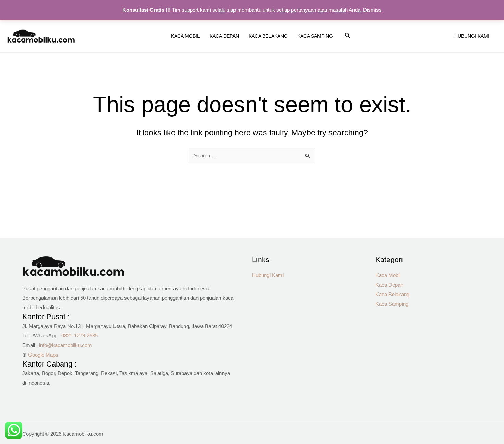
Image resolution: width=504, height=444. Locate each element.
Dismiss (372, 10)
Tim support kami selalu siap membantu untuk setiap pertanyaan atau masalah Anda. (242, 10)
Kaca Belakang (392, 294)
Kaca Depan (389, 285)
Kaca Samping (391, 304)
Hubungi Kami (268, 275)
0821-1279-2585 (79, 335)
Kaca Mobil (387, 275)
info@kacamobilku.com (65, 345)
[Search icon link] (348, 36)
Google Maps (43, 355)
